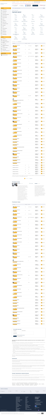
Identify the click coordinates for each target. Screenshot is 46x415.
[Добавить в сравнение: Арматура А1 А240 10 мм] (42, 45)
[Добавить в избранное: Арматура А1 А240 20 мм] (44, 173)
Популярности (19, 41)
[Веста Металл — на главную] (4, 4)
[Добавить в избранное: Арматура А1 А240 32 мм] (44, 169)
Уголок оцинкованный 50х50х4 (18, 77)
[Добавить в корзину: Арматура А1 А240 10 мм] (41, 45)
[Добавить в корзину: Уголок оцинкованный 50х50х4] (41, 77)
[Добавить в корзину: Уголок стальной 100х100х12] (41, 138)
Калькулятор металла (27, 405)
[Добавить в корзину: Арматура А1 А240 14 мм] (41, 167)
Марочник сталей (27, 407)
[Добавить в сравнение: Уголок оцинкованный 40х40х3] (42, 70)
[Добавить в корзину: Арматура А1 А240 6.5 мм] (41, 165)
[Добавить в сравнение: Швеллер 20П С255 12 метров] (42, 63)
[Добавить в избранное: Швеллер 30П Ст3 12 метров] (44, 128)
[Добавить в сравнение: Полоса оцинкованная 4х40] (42, 110)
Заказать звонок (35, 5)
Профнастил (17, 409)
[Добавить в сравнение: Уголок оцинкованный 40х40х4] (42, 74)
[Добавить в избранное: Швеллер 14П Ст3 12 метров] (44, 60)
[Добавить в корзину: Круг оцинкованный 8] (41, 95)
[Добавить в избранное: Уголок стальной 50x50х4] (44, 141)
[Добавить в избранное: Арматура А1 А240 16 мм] (44, 49)
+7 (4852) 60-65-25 (28, 5)
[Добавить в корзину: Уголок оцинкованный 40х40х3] (41, 70)
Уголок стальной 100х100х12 (16, 138)
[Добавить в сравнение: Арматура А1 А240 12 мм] (42, 53)
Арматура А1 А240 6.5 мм (15, 165)
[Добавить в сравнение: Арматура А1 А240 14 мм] (42, 167)
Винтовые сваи (17, 411)
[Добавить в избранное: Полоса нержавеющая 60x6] (44, 107)
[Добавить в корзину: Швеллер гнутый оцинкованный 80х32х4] (41, 150)
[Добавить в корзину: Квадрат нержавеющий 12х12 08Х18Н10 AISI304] (41, 99)
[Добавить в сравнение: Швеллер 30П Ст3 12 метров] (42, 128)
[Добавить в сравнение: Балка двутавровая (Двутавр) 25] (42, 160)
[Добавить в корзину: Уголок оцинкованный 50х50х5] (41, 81)
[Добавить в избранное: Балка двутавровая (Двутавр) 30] (44, 125)
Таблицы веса (27, 406)
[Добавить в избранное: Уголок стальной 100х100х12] (44, 138)
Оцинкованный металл (18, 405)
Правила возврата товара (28, 409)
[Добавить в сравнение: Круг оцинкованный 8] (42, 95)
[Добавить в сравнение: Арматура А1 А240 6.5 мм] (42, 165)
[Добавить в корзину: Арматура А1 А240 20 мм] (41, 173)
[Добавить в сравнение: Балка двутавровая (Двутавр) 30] (42, 125)
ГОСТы (26, 403)
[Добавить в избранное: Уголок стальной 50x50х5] (44, 144)
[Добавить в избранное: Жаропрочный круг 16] (44, 92)
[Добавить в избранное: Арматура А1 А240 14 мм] (44, 167)
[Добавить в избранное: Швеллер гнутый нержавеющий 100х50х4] (44, 147)
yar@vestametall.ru (37, 407)
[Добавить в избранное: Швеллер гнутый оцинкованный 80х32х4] (44, 150)
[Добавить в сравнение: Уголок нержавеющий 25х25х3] (42, 132)
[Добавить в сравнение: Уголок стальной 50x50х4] (42, 141)
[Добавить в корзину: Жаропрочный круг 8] (41, 85)
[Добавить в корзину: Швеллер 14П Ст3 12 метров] (41, 60)
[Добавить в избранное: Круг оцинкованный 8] (44, 95)
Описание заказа (24, 330)
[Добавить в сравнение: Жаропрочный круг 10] (42, 88)
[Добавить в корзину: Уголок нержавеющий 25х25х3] (41, 132)
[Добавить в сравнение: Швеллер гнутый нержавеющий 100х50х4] (42, 147)
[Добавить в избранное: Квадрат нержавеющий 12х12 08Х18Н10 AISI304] (44, 99)
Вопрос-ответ (27, 401)
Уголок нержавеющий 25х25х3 (18, 131)
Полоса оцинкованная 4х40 (17, 271)
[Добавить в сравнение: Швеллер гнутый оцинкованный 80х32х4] (42, 150)
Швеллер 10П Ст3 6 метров (17, 66)
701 (31, 178)
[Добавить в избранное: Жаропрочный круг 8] (44, 85)
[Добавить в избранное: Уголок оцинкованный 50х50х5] (44, 81)
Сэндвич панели (18, 404)
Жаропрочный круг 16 (17, 91)
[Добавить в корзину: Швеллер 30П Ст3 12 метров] (41, 128)
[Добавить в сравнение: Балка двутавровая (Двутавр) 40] (42, 162)
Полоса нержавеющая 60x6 (17, 106)
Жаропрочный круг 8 (16, 84)
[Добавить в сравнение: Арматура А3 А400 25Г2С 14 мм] (42, 56)
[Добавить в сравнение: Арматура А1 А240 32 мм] (42, 169)
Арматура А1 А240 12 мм (17, 52)
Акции (26, 408)
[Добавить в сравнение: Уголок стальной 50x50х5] (42, 144)
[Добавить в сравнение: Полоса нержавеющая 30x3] (42, 103)
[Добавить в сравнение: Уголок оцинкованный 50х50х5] (42, 81)
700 (30, 178)
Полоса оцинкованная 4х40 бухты (18, 113)
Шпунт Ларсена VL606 (17, 153)
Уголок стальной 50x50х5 (16, 144)
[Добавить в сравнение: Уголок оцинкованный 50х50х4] (42, 77)
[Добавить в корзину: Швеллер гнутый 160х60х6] (41, 157)
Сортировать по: (14, 41)
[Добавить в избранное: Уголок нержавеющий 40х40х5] (44, 135)
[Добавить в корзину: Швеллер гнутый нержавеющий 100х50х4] (41, 147)
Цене (16, 41)
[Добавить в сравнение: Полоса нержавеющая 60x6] (42, 107)
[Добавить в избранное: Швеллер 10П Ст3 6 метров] (44, 67)
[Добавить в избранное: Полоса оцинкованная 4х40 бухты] (44, 114)
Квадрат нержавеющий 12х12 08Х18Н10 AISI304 (18, 261)
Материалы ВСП (18, 410)
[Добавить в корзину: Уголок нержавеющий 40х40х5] (41, 135)
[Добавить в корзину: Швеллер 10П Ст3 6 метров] (41, 67)
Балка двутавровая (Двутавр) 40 (16, 162)
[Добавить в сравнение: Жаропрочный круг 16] (42, 92)
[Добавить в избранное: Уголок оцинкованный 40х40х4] (44, 74)
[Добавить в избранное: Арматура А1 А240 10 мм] (44, 45)
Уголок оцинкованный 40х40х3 (18, 70)
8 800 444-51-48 (37, 403)
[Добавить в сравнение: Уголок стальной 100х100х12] (42, 138)
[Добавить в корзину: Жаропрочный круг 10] (41, 88)
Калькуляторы (3, 53)
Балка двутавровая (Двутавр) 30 (18, 124)
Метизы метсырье (18, 401)
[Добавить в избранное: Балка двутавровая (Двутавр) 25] (44, 160)
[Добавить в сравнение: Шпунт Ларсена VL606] (42, 154)
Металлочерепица (18, 408)
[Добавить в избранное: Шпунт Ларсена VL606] (44, 154)
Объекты (26, 402)
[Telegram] (36, 406)
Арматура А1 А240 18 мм (15, 171)
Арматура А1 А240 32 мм (15, 169)
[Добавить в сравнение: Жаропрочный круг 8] (42, 85)
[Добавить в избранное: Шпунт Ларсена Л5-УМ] (44, 121)
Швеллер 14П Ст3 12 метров (17, 59)
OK (42, 413)
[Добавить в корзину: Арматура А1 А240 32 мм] (41, 169)
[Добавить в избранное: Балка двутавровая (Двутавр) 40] (44, 162)
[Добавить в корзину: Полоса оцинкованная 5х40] (41, 117)
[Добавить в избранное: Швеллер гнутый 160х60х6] (44, 157)
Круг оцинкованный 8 (17, 256)
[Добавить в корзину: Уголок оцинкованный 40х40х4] (41, 74)
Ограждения (17, 403)
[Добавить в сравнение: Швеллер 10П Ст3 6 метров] (42, 67)
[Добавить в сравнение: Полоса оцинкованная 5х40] (42, 117)
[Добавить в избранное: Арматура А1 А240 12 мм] (44, 53)
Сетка (16, 407)
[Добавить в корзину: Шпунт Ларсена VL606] (41, 154)
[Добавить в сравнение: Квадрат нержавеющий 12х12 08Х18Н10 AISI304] (42, 99)
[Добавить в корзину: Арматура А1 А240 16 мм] (41, 49)
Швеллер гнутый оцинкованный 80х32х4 (17, 150)
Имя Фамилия (14, 330)
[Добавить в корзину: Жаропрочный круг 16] (41, 92)
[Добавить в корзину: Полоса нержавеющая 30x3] (41, 103)
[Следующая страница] (32, 178)
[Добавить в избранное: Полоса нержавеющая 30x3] (44, 103)
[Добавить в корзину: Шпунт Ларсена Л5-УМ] (41, 121)
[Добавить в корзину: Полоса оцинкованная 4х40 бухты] (41, 114)
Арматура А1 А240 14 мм (15, 167)
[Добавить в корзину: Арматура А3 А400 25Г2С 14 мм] (41, 56)
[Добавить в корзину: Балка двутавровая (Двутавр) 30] (41, 125)
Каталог (2, 8)
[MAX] (25, 5)
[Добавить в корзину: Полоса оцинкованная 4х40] (41, 110)
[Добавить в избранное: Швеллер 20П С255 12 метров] (44, 63)
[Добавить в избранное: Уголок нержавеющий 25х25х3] (44, 132)
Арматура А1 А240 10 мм (17, 45)
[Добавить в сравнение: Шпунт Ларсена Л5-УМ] (42, 121)
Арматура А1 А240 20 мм (15, 173)
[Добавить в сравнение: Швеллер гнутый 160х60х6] (42, 157)
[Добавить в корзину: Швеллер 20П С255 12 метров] (41, 63)
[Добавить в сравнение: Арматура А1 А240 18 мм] (42, 171)
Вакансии (26, 404)
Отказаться (39, 413)
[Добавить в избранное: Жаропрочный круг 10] (44, 88)
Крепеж (17, 402)
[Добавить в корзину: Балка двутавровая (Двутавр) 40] (41, 162)
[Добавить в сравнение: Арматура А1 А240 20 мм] (42, 173)
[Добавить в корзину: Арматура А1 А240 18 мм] (41, 171)
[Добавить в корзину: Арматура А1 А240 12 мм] (41, 53)
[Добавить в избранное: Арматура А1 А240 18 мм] (44, 171)
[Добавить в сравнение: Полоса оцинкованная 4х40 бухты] (42, 114)
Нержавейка (17, 406)
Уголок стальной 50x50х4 (16, 141)
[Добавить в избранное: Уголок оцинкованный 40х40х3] (44, 70)
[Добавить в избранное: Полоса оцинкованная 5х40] (44, 117)
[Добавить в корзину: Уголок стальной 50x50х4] (41, 141)
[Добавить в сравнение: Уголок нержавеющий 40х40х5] (42, 135)
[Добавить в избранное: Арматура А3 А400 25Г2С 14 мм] (44, 56)
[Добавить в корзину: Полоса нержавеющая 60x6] (41, 107)
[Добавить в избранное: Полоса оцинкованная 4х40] (44, 110)
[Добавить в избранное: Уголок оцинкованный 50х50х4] (44, 77)
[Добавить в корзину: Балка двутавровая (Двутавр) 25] (41, 160)
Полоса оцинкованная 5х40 (17, 117)
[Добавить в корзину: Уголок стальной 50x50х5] (41, 144)
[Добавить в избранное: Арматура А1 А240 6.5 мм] (44, 165)
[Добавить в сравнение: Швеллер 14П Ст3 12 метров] (42, 60)
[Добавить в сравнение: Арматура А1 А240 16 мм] (42, 49)
